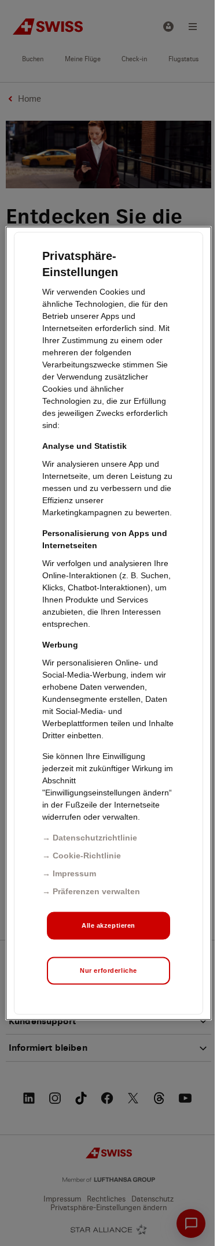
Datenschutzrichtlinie (95, 837)
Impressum (74, 872)
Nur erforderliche (108, 969)
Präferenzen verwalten (96, 890)
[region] (108, 623)
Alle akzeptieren (108, 924)
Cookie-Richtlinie (87, 855)
